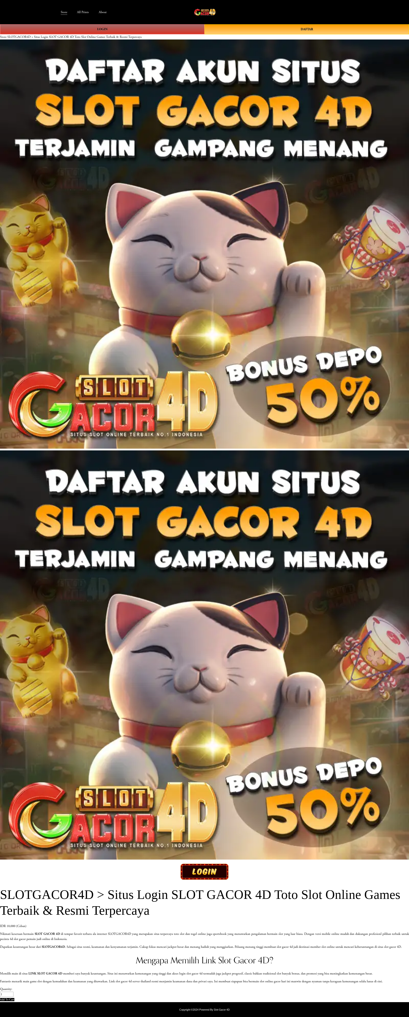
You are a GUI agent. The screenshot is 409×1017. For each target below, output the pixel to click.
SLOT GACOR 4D (47, 934)
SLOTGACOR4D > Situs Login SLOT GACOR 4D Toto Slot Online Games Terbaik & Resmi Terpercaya (74, 37)
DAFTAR (307, 29)
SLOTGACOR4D (53, 947)
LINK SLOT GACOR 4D (45, 973)
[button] (7, 999)
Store (3, 37)
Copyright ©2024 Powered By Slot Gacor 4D (204, 1009)
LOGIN (102, 29)
